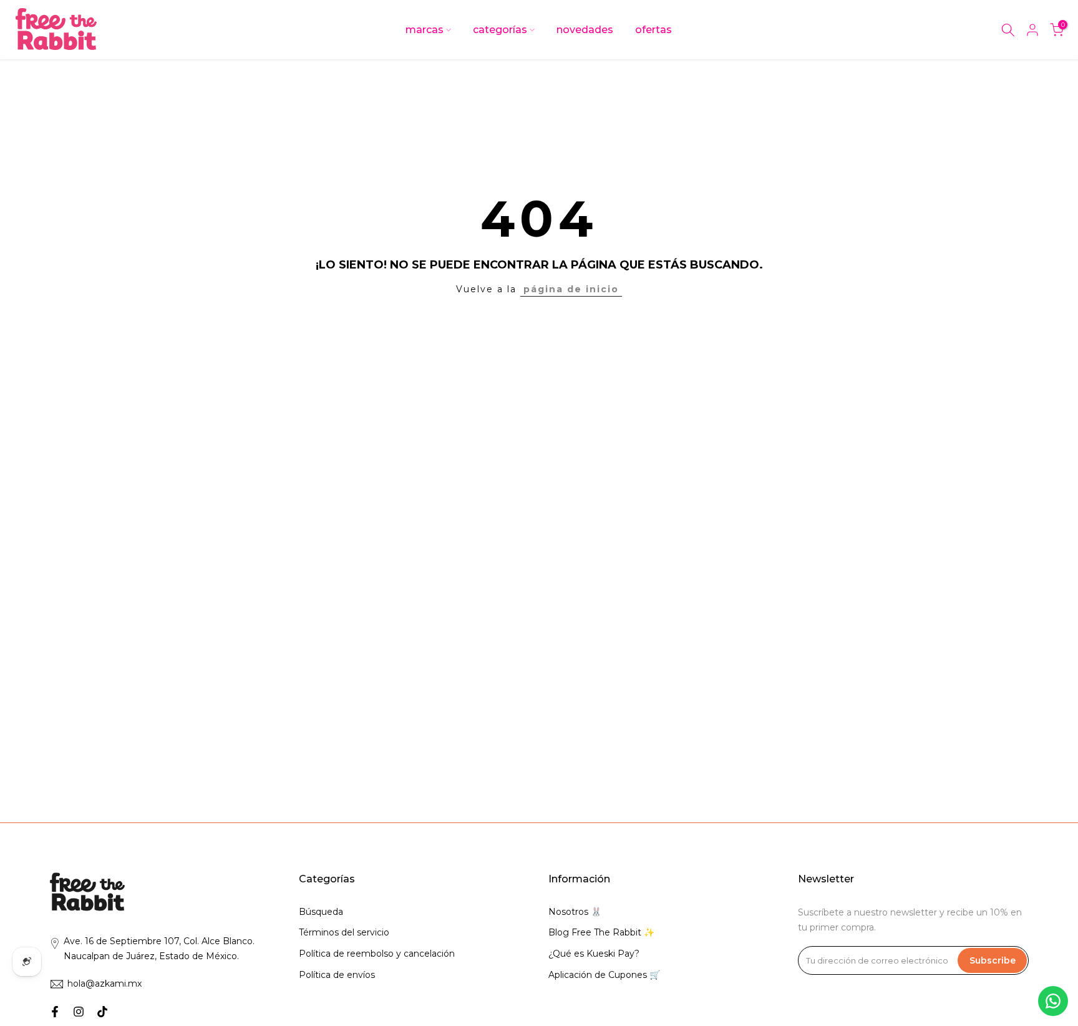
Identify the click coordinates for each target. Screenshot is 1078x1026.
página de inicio (571, 289)
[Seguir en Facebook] (55, 1011)
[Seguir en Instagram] (78, 1011)
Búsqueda (321, 911)
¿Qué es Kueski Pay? (593, 953)
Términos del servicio (344, 932)
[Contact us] (1053, 1001)
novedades (584, 30)
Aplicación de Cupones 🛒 (604, 974)
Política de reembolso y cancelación (377, 953)
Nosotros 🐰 (574, 911)
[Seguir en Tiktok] (102, 1011)
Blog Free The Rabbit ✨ (601, 932)
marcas (424, 30)
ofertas (653, 30)
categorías (500, 30)
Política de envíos (337, 974)
